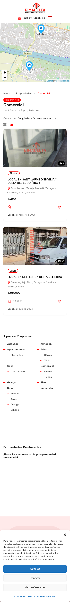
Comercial (47, 366)
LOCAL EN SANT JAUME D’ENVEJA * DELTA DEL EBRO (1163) (32, 181)
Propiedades (24, 93)
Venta (13, 270)
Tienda (48, 376)
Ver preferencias (35, 587)
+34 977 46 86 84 (34, 18)
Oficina (48, 371)
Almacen (46, 344)
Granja (11, 382)
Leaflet (50, 80)
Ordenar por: (10, 118)
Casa (10, 366)
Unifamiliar (47, 388)
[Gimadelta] (35, 8)
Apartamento (16, 349)
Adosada (13, 344)
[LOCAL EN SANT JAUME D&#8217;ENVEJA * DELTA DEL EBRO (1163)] (29, 66)
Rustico (15, 393)
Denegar (35, 578)
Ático (43, 349)
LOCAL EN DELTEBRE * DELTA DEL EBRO (35, 277)
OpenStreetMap (62, 80)
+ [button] (5, 72)
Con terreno (18, 371)
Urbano (15, 409)
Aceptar (35, 568)
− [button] (5, 77)
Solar (10, 388)
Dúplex (48, 355)
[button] (65, 534)
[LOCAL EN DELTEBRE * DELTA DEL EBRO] (41, 29)
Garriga (15, 404)
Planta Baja (17, 355)
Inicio (6, 93)
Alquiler (14, 173)
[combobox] (38, 118)
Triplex (47, 360)
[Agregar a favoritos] (59, 207)
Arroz (14, 398)
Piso (43, 382)
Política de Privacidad (44, 596)
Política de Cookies (23, 596)
